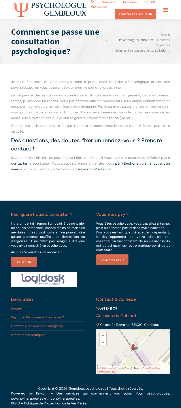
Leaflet (121, 368)
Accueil (16, 308)
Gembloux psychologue (87, 388)
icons (128, 368)
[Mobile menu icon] (165, 9)
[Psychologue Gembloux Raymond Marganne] (132, 348)
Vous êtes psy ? (112, 260)
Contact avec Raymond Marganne (37, 326)
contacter (19, 163)
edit (113, 371)
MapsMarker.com (106, 368)
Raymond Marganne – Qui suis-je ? (37, 317)
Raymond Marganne (94, 169)
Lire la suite (24, 262)
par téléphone (126, 163)
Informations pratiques (28, 335)
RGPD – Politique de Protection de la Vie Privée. (49, 403)
